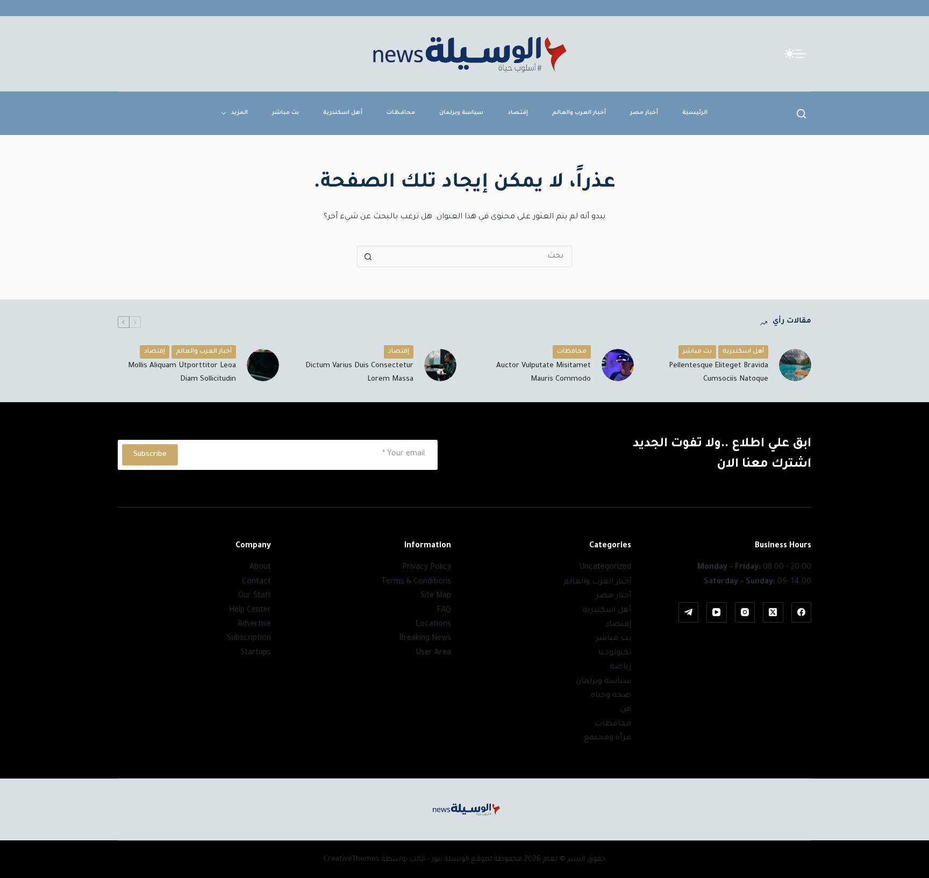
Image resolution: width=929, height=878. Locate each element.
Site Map (435, 596)
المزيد (239, 113)
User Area (433, 653)
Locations (433, 624)
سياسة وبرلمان (461, 113)
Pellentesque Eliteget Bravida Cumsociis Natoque (718, 372)
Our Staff (254, 596)
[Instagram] (745, 612)
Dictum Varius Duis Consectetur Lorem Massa (359, 372)
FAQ (444, 610)
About (260, 567)
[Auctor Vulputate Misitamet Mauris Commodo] (618, 365)
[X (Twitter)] (773, 612)
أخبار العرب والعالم (579, 113)
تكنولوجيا (614, 653)
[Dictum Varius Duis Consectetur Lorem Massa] (440, 365)
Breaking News (425, 638)
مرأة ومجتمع (607, 738)
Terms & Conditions (416, 582)
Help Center (250, 610)
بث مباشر (285, 113)
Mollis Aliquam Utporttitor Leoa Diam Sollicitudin (182, 372)
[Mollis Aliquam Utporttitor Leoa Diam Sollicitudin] (263, 365)
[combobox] (474, 256)
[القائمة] (800, 53)
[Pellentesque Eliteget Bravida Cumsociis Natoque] (795, 365)
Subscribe (150, 455)
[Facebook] (801, 612)
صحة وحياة (611, 695)
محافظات (401, 113)
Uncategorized (605, 567)
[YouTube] (716, 612)
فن (625, 709)
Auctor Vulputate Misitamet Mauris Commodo (543, 372)
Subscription (249, 638)
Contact (256, 582)
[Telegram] (688, 612)
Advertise (254, 624)
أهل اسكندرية (342, 113)
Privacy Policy (426, 567)
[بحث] (801, 113)
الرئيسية (695, 113)
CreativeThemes (352, 859)
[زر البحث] (368, 256)
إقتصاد (518, 113)
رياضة (620, 667)
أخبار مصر (644, 113)
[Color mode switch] (789, 53)
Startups (255, 653)
